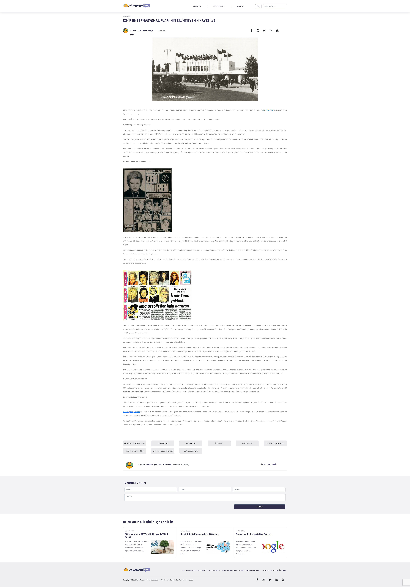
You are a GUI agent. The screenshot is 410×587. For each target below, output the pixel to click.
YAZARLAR (240, 6)
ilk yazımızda (268, 110)
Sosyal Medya (200, 570)
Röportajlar (275, 570)
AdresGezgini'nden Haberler (228, 570)
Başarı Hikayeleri (212, 570)
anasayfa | (127, 16)
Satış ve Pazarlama (188, 570)
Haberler (283, 570)
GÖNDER (260, 507)
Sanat (241, 570)
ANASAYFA (197, 6)
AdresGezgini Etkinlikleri (252, 570)
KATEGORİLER (218, 6)
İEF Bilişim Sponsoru (131, 412)
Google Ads (265, 570)
